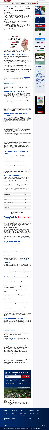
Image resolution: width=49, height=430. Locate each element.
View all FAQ (22, 416)
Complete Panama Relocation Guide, (12, 160)
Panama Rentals (14, 413)
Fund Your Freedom (14, 416)
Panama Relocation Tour (8, 276)
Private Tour (16, 276)
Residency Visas (31, 421)
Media (37, 428)
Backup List (38, 413)
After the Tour (30, 416)
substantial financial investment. (9, 83)
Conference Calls (14, 415)
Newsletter (13, 418)
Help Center (30, 1)
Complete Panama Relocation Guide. (23, 259)
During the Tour (31, 415)
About (26, 1)
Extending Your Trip (31, 418)
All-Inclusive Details (23, 415)
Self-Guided (10, 278)
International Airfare (23, 413)
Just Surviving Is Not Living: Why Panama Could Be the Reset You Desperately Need (40, 85)
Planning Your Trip (31, 413)
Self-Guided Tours (6, 416)
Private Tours (5, 415)
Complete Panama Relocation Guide (11, 338)
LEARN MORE (40, 112)
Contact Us (5, 425)
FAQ (27, 1)
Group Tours (5, 413)
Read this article (27, 237)
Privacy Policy (34, 428)
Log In (37, 1)
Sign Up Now (26, 376)
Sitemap (39, 428)
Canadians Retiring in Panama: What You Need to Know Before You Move (40, 74)
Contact (34, 1)
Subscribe (40, 25)
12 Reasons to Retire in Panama (40, 67)
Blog (23, 1)
